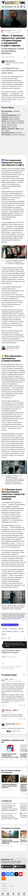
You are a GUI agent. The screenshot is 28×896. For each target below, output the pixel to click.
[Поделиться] (24, 57)
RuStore (19, 866)
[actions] (9, 705)
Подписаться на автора (10, 624)
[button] (24, 675)
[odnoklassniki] (3, 878)
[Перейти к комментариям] (2, 820)
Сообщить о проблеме (8, 886)
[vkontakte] (12, 874)
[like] (20, 705)
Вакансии (4, 883)
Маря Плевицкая (11, 645)
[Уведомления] (18, 7)
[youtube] (21, 874)
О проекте (4, 888)
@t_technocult (16, 618)
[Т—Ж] (13, 3)
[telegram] (8, 874)
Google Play (8, 866)
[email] (3, 874)
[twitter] (16, 874)
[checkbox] (24, 7)
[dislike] (24, 705)
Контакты (4, 890)
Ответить (4, 705)
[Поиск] (15, 7)
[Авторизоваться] (21, 7)
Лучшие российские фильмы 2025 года (13, 347)
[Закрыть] (25, 667)
